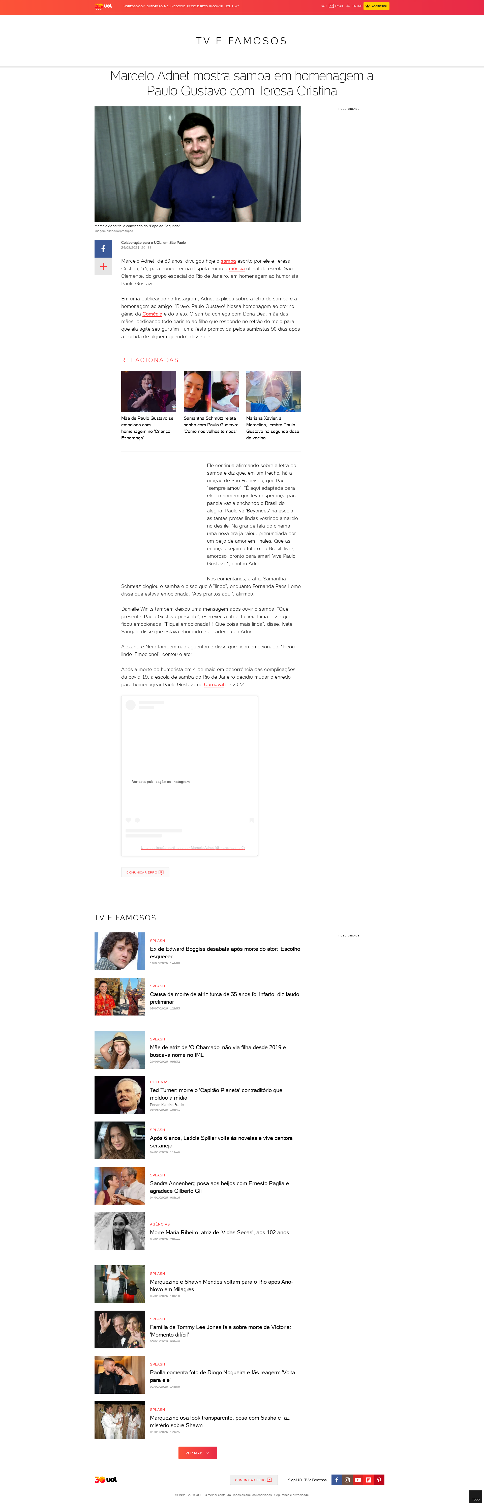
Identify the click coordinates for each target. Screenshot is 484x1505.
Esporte (230, 20)
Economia (200, 20)
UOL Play (232, 6)
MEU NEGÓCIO (174, 6)
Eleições (134, 20)
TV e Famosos (242, 41)
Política (168, 20)
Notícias (151, 20)
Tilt (290, 20)
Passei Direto (197, 6)
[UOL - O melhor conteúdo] (103, 6)
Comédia (152, 314)
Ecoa (299, 20)
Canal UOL (314, 20)
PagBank (216, 6)
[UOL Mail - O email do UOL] (336, 6)
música (237, 268)
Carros (183, 20)
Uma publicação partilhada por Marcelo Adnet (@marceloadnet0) (193, 848)
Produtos (104, 20)
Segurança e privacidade (291, 1495)
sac (324, 6)
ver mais (194, 1453)
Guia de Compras (380, 20)
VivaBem (279, 20)
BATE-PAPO (155, 6)
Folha (216, 20)
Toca (359, 20)
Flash (120, 20)
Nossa (330, 20)
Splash (246, 20)
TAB (339, 20)
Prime (348, 20)
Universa (262, 20)
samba (228, 261)
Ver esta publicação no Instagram (161, 782)
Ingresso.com (134, 6)
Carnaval (214, 684)
